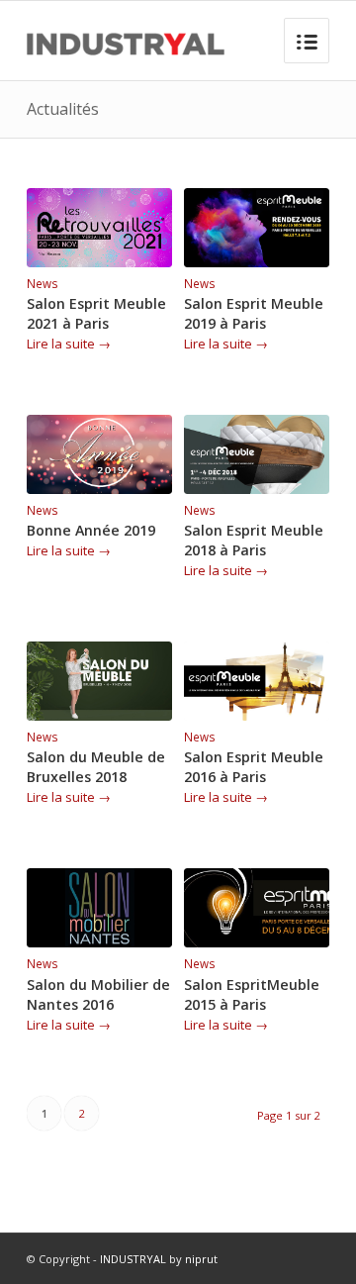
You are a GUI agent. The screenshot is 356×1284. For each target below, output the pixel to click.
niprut (201, 1258)
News (42, 283)
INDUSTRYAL (133, 1258)
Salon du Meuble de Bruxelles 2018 (96, 766)
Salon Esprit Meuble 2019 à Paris (253, 313)
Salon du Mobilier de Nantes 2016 (98, 994)
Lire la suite (69, 343)
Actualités (63, 109)
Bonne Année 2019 (91, 530)
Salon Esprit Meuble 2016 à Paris (253, 766)
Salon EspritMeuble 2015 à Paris (251, 994)
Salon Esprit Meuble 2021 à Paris (96, 313)
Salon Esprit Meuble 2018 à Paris (253, 540)
